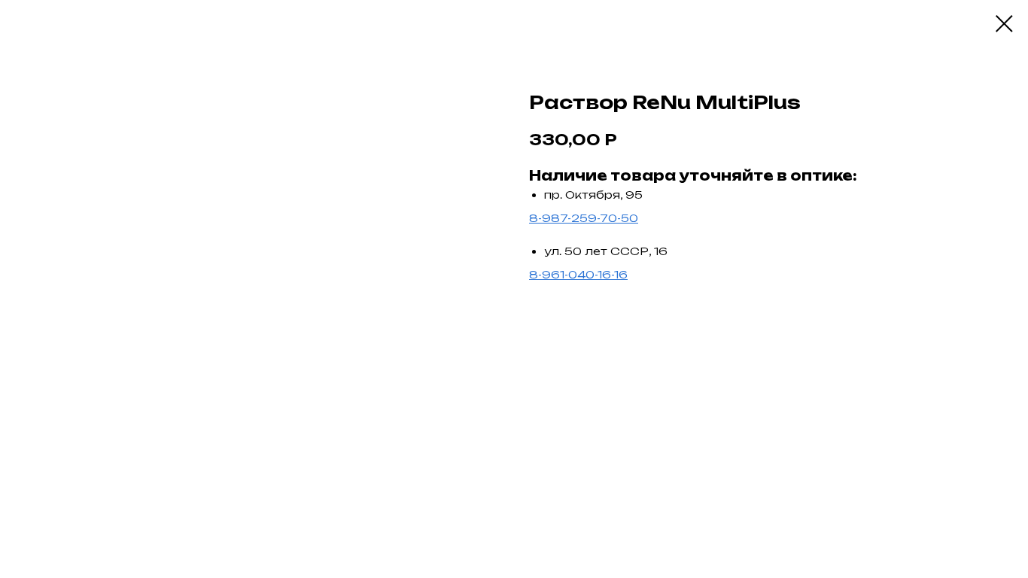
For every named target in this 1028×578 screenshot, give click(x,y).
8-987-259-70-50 (583, 217)
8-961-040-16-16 (578, 274)
